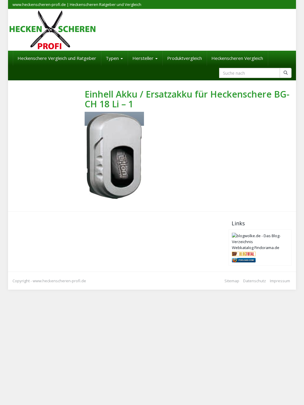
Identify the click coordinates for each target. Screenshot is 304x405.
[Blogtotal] (244, 253)
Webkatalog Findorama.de (255, 247)
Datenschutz (254, 280)
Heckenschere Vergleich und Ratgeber (57, 58)
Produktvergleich (184, 58)
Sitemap (231, 280)
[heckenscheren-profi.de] (152, 30)
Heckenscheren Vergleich (237, 58)
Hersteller (143, 58)
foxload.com (246, 260)
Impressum (280, 280)
